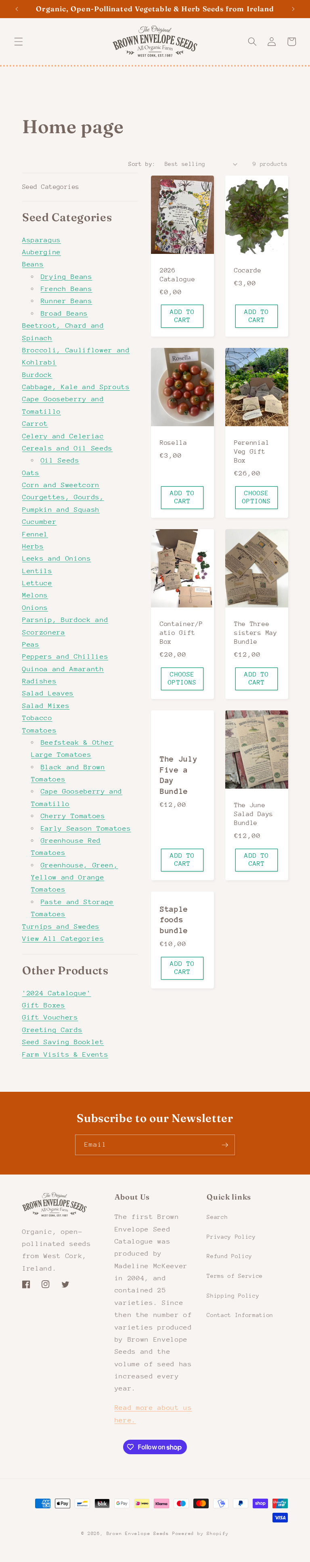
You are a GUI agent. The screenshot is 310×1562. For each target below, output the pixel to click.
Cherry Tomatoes (73, 816)
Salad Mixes (45, 706)
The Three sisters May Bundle (255, 632)
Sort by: (142, 164)
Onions (35, 607)
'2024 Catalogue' (56, 993)
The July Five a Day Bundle (179, 775)
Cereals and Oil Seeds (67, 448)
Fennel (35, 534)
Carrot (35, 423)
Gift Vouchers (50, 1017)
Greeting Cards (52, 1030)
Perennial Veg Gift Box (251, 451)
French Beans (66, 289)
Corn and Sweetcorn (61, 485)
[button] (18, 41)
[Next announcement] (293, 9)
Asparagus (41, 240)
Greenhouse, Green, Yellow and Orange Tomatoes (74, 877)
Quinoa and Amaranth (63, 669)
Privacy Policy (231, 1236)
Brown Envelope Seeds (138, 1533)
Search (217, 1217)
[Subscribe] (225, 1145)
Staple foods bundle (174, 920)
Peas (31, 644)
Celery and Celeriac (63, 436)
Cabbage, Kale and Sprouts (76, 387)
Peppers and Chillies (65, 656)
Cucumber (39, 522)
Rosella (173, 442)
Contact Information (240, 1315)
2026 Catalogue (177, 275)
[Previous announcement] (17, 9)
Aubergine (41, 252)
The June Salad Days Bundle (253, 814)
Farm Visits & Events (65, 1054)
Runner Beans (66, 301)
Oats (31, 473)
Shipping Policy (233, 1295)
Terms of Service (235, 1276)
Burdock (37, 375)
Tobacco (37, 718)
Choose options (256, 497)
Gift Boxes (43, 1005)
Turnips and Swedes (61, 926)
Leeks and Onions (56, 558)
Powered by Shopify (200, 1533)
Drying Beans (66, 277)
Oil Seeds (60, 460)
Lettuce (37, 583)
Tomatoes (39, 730)
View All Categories (63, 938)
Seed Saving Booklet (63, 1042)
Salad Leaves (48, 693)
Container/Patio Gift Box (181, 632)
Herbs (33, 546)
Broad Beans (64, 313)
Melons (35, 595)
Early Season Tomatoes (86, 828)
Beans (33, 264)
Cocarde (248, 270)
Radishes (39, 681)
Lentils (37, 571)
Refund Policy (229, 1256)
